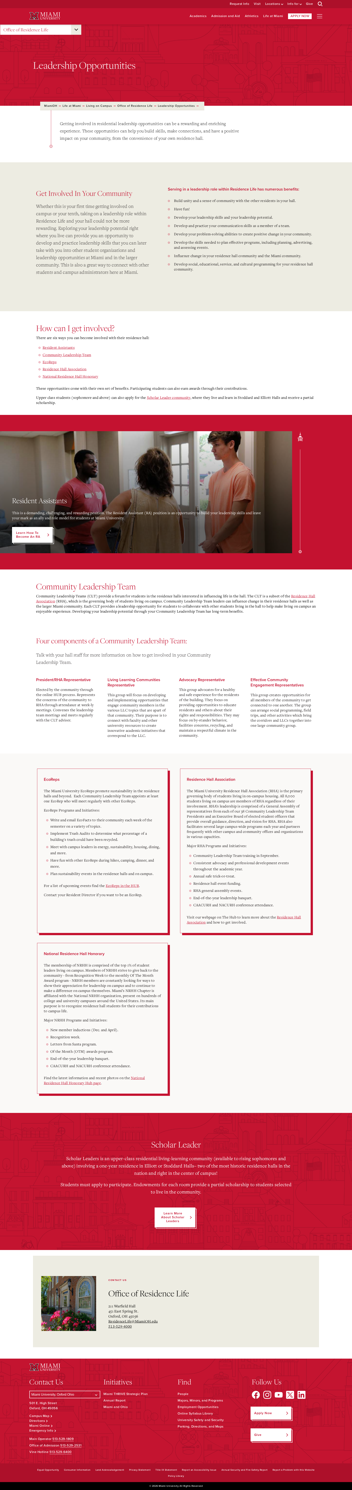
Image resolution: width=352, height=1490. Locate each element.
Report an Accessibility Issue (199, 1469)
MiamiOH (50, 106)
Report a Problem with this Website (294, 1469)
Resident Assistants (59, 347)
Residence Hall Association (65, 369)
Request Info (239, 4)
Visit (257, 4)
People (183, 1394)
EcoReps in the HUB (122, 885)
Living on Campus (99, 106)
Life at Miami (273, 16)
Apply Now (299, 16)
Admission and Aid (225, 16)
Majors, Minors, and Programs (200, 1400)
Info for (292, 4)
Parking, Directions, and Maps (200, 1427)
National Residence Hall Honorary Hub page (94, 1080)
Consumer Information (77, 1469)
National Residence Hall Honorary (70, 376)
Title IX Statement (166, 1469)
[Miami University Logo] (44, 16)
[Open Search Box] (320, 4)
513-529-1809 (63, 1439)
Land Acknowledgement (110, 1469)
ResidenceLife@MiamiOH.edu (133, 1321)
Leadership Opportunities (176, 106)
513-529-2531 (70, 1445)
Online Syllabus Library (195, 1413)
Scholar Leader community (168, 397)
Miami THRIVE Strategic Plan (125, 1394)
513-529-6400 (61, 1452)
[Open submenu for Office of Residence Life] (76, 30)
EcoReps (50, 361)
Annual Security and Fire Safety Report (244, 1469)
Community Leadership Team (67, 354)
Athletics (251, 16)
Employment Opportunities (198, 1407)
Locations (272, 4)
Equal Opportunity (48, 1469)
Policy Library (176, 1476)
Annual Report (114, 1400)
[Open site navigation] (320, 16)
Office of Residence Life (25, 30)
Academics (198, 16)
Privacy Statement (140, 1469)
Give (309, 4)
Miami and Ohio (115, 1407)
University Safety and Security (201, 1420)
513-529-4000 (120, 1326)
